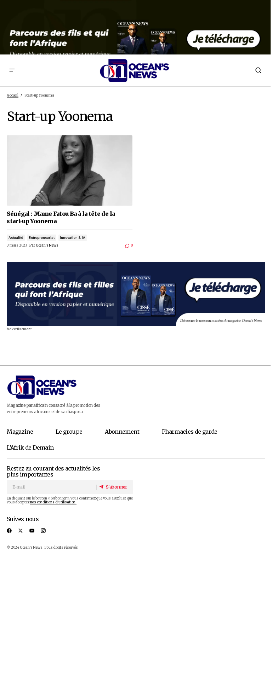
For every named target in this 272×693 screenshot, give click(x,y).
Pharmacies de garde (189, 431)
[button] (11, 70)
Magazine (20, 431)
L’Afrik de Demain (30, 447)
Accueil (12, 95)
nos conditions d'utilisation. (53, 502)
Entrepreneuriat (41, 237)
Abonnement (122, 431)
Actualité (15, 237)
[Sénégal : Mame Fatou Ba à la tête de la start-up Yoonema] (69, 170)
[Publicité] (136, 27)
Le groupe (69, 431)
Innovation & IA (72, 237)
